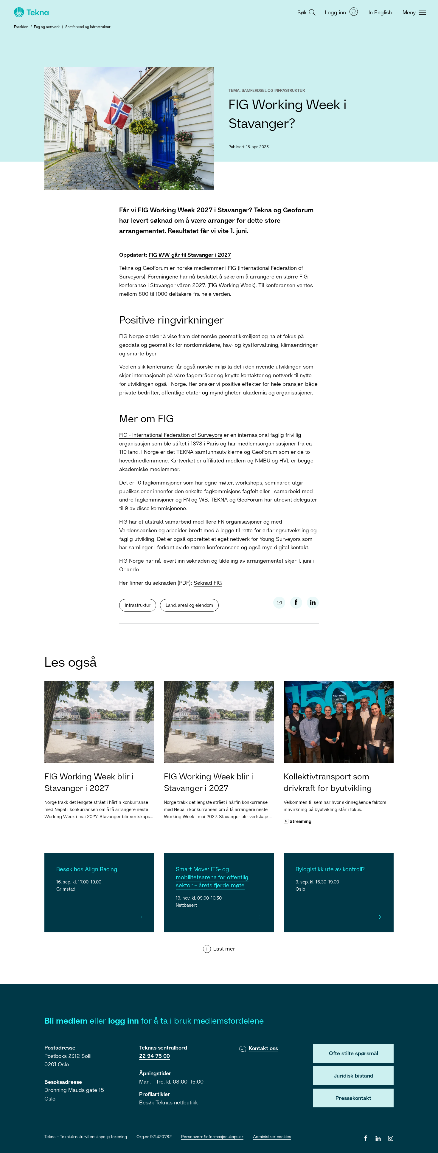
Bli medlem (66, 1020)
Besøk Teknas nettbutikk (168, 1102)
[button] (305, 12)
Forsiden (21, 26)
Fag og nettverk (47, 26)
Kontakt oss (263, 1048)
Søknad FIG (208, 582)
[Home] (30, 12)
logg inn (123, 1020)
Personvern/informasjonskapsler (212, 1136)
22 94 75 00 (154, 1056)
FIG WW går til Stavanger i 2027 (190, 254)
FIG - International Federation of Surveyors (170, 434)
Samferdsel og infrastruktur (88, 26)
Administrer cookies (272, 1136)
